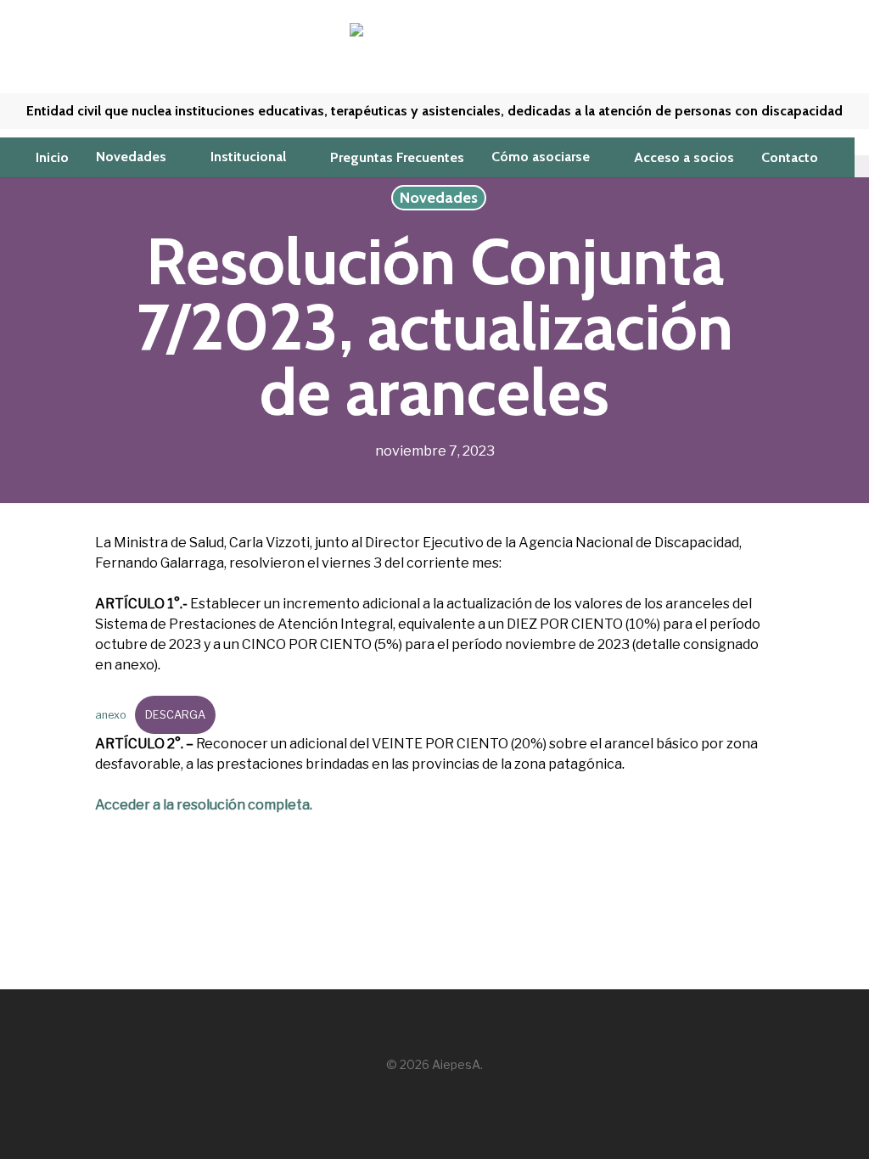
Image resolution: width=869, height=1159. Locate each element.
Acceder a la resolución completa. (203, 805)
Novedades (439, 197)
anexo (110, 714)
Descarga (175, 714)
